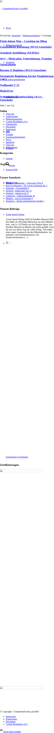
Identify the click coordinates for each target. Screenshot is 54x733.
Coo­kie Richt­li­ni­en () (17, 121)
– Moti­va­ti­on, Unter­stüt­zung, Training (26, 58)
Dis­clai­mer (11, 127)
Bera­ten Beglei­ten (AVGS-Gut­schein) (23, 70)
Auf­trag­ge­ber (12, 116)
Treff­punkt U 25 (9, 85)
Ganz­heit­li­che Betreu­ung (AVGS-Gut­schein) (26, 46)
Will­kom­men (11, 147)
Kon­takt (9, 134)
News (8, 139)
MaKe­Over (6, 90)
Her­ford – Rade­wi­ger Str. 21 (19, 191)
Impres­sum (11, 129)
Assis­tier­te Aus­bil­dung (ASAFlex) (19, 52)
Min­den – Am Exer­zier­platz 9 (19, 198)
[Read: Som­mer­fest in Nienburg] (8, 243)
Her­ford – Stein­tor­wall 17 (17, 193)
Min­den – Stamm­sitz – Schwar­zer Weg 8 (24, 183)
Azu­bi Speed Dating (15, 214)
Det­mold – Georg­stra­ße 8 (17, 188)
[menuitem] (30, 716)
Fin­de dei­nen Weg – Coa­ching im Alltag (23, 41)
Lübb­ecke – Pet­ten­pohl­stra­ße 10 (20, 196)
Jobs (8, 132)
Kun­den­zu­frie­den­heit (15, 137)
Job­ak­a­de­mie (8, 64)
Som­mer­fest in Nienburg (17, 457)
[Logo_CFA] (14, 8)
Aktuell (9, 158)
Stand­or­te (10, 142)
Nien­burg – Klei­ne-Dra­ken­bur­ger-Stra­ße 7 (25, 201)
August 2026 (12, 169)
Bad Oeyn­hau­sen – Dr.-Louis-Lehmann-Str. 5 (26, 185)
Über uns (10, 145)
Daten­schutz (11, 124)
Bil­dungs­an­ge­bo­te (14, 119)
